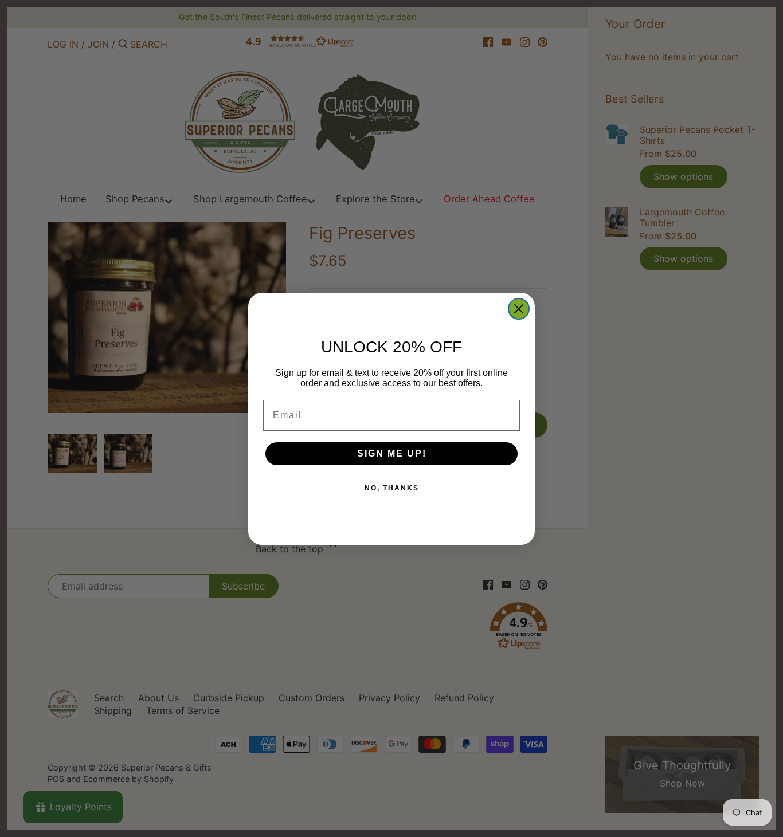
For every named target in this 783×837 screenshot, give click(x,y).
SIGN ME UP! (391, 453)
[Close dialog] (518, 308)
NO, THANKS (392, 488)
